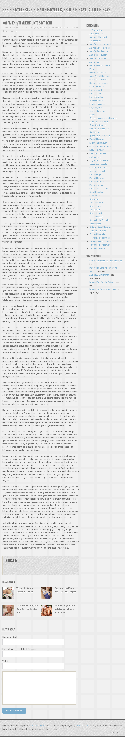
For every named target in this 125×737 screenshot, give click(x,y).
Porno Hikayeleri (97, 178)
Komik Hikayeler (96, 139)
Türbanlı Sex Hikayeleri (100, 241)
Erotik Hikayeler (96, 90)
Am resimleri (95, 40)
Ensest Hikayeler (97, 86)
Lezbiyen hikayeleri (98, 142)
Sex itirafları (94, 209)
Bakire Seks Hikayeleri (69, 27)
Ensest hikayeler (83, 725)
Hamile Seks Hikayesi (99, 128)
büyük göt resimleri (98, 72)
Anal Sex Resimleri (98, 58)
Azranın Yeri (94, 61)
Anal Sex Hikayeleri (98, 54)
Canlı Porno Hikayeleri (99, 76)
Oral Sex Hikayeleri (98, 167)
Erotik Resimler (96, 97)
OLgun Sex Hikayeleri (99, 160)
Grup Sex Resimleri (98, 125)
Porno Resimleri (96, 181)
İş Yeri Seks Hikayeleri (99, 135)
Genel (92, 114)
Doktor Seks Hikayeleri (99, 79)
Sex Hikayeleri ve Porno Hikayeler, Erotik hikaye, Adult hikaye (56, 10)
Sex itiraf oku (95, 206)
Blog (91, 68)
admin (5, 27)
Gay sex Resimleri (97, 111)
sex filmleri (94, 195)
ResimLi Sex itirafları (98, 188)
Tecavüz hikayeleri (97, 230)
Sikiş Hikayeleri (96, 216)
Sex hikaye (94, 199)
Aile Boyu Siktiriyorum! (99, 274)
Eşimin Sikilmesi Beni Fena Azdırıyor (105, 260)
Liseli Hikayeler (96, 149)
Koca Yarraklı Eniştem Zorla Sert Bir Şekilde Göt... (27, 609)
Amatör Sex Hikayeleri (99, 47)
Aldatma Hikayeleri (98, 37)
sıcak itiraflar (95, 223)
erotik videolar (96, 100)
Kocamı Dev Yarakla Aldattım (102, 281)
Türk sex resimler (97, 248)
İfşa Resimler (95, 132)
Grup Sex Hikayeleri (98, 121)
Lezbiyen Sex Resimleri (100, 146)
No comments (10, 31)
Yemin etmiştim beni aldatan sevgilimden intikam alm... (65, 609)
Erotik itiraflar (95, 93)
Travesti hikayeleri (97, 234)
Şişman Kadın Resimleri (99, 220)
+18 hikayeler (95, 30)
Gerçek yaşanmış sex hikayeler (103, 118)
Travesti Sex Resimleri (99, 237)
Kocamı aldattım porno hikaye (102, 288)
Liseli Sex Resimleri (98, 153)
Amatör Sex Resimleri (99, 51)
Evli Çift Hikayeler (97, 104)
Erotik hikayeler (37, 725)
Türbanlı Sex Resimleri (99, 244)
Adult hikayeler (32, 27)
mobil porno (95, 156)
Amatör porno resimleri (49, 27)
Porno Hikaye (95, 174)
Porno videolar (96, 185)
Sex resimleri (95, 213)
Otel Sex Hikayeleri (98, 171)
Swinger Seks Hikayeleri (100, 227)
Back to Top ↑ (113, 732)
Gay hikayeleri (95, 107)
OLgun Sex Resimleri (98, 163)
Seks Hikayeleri (96, 192)
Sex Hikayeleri (96, 202)
